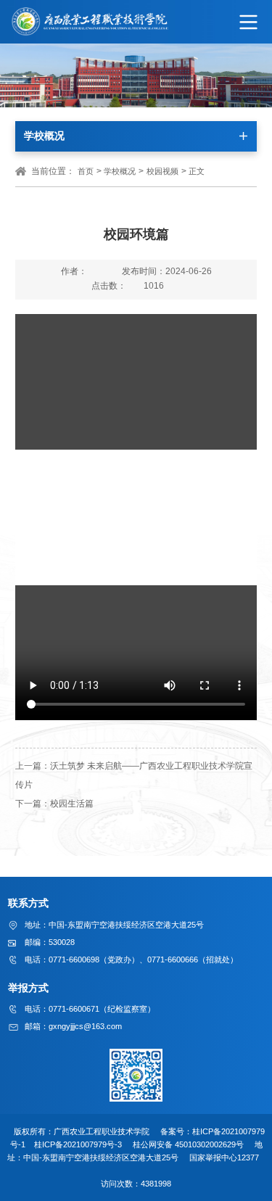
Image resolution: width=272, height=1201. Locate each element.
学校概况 (120, 171)
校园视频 (162, 171)
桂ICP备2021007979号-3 (79, 1144)
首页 (86, 171)
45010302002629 (205, 1144)
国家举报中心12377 (226, 1157)
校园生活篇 (72, 803)
